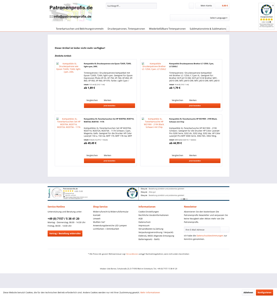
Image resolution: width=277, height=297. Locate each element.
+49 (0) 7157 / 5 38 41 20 (63, 219)
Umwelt (96, 218)
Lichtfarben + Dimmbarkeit (106, 228)
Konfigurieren (264, 292)
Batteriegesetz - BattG (149, 239)
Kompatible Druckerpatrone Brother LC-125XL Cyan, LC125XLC (191, 65)
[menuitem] (131, 6)
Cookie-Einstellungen (148, 211)
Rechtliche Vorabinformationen (153, 215)
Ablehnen (248, 292)
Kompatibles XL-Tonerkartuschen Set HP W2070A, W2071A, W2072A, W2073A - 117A (109, 120)
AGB (140, 218)
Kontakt (96, 215)
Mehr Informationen (150, 292)
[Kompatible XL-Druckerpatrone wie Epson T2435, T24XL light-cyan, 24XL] (68, 85)
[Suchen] (154, 6)
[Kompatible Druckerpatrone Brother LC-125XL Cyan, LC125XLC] (154, 85)
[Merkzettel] (191, 6)
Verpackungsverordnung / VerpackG (155, 232)
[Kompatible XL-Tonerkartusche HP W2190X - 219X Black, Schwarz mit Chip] (154, 140)
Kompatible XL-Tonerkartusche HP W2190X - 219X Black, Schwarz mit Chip (193, 120)
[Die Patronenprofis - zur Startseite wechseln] (71, 14)
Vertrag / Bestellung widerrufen (65, 233)
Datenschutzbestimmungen (209, 235)
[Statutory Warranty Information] (95, 93)
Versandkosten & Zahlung (150, 228)
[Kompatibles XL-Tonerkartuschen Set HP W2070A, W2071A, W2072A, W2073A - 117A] (68, 140)
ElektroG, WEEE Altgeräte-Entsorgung (156, 235)
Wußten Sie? (99, 222)
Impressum (143, 225)
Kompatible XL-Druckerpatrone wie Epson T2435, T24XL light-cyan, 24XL (107, 65)
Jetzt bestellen (109, 105)
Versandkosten (132, 254)
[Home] (50, 28)
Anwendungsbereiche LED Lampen (110, 225)
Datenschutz (144, 222)
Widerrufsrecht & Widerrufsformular (111, 211)
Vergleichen (92, 100)
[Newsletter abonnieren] (224, 229)
